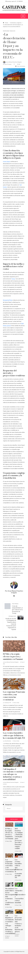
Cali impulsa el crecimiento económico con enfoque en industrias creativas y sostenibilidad (13, 774)
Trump (13, 279)
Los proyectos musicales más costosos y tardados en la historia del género (19, 924)
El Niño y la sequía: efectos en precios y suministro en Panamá (13, 656)
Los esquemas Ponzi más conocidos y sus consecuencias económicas (14, 696)
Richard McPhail (7, 300)
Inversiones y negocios (9, 30)
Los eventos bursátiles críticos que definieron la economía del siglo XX (14, 735)
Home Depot (6, 161)
